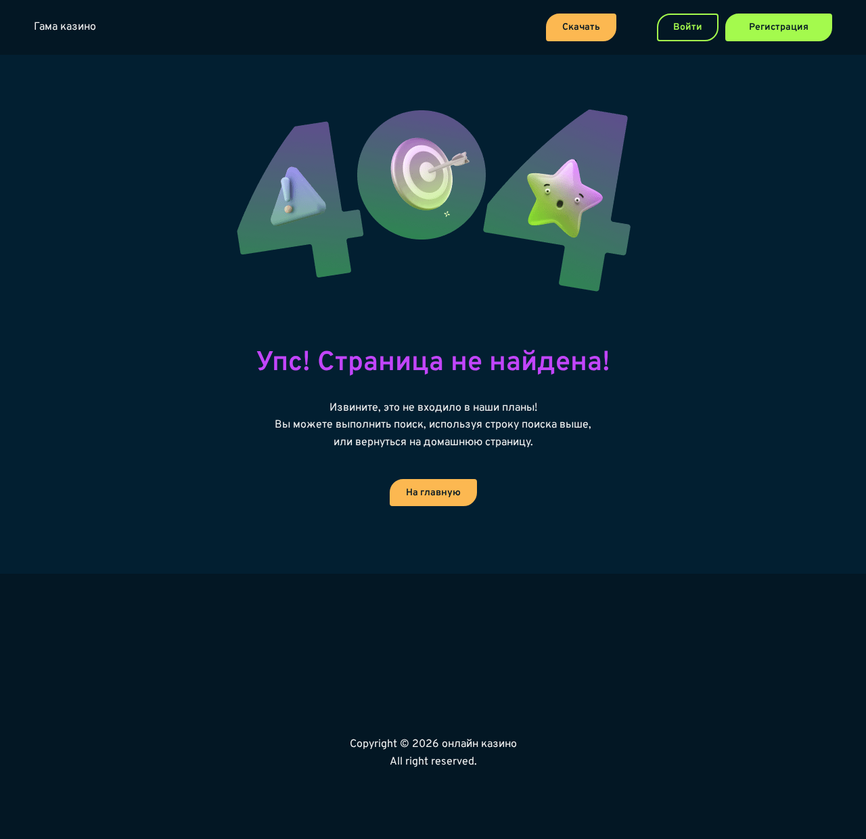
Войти (687, 27)
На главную (433, 493)
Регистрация (778, 27)
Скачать (581, 27)
